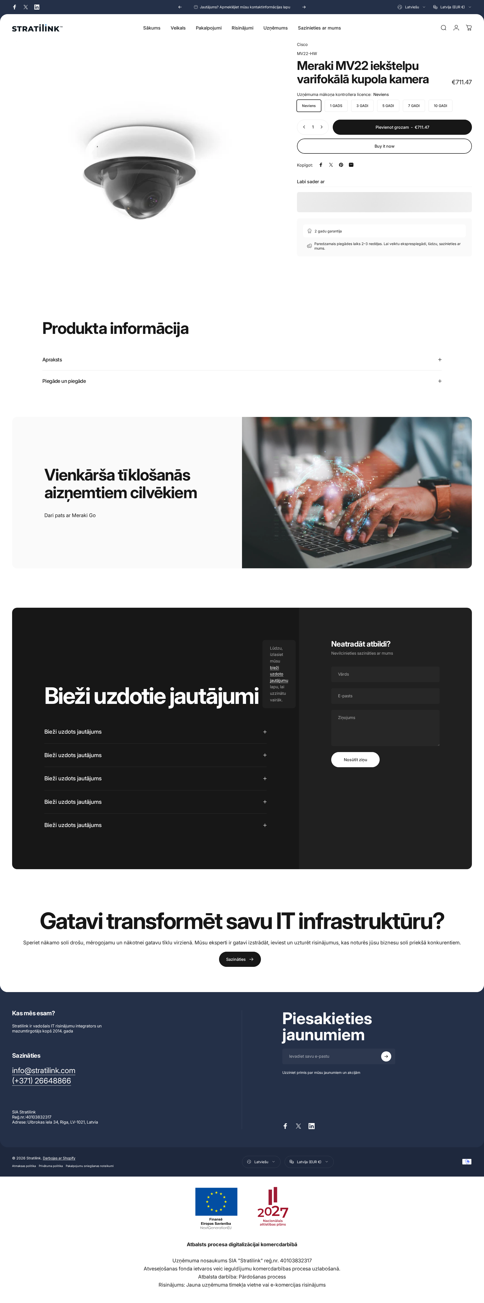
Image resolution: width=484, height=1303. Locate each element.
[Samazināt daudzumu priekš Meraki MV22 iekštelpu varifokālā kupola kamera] (303, 127)
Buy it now (385, 146)
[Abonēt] (386, 1056)
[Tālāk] (304, 7)
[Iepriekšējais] (180, 7)
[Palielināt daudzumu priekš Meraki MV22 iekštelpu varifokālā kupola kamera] (322, 127)
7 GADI (414, 105)
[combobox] (412, 7)
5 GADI (388, 105)
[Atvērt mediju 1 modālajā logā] (143, 172)
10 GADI (440, 105)
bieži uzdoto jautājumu (279, 674)
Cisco (302, 44)
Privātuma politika (51, 1166)
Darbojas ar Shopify (59, 1158)
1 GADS (336, 105)
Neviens (309, 105)
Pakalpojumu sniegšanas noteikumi (90, 1166)
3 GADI (362, 105)
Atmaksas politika (24, 1166)
